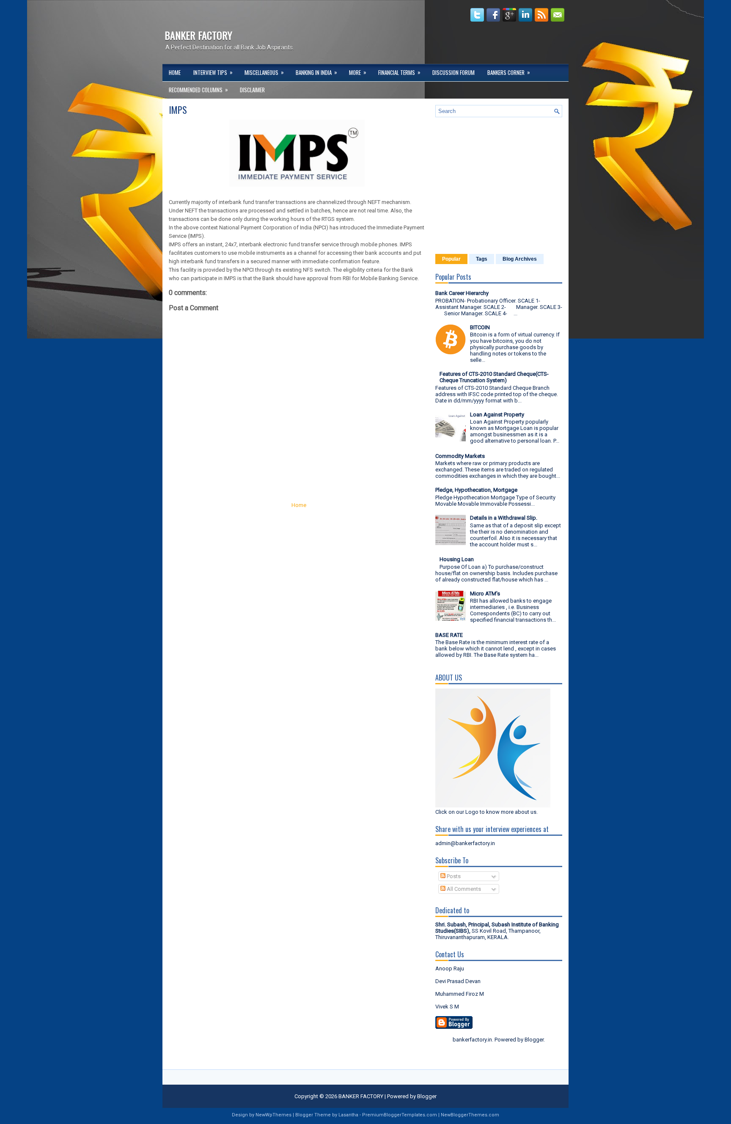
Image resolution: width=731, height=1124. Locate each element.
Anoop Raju (449, 968)
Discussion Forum (453, 72)
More (357, 72)
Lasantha (348, 1115)
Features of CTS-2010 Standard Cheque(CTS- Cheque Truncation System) (494, 377)
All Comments (463, 889)
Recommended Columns (198, 89)
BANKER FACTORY (198, 35)
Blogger (534, 1039)
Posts (453, 876)
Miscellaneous (264, 72)
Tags (481, 259)
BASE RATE (449, 635)
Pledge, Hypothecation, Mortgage (476, 490)
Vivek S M (447, 1006)
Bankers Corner (508, 72)
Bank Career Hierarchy (462, 293)
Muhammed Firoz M (459, 994)
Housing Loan (457, 559)
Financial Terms (399, 72)
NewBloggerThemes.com (470, 1115)
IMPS (178, 109)
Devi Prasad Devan (458, 981)
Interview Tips (213, 72)
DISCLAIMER (252, 89)
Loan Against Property (497, 414)
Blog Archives (520, 259)
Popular (451, 259)
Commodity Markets (460, 456)
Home (175, 72)
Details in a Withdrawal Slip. (503, 518)
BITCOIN (480, 327)
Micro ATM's (485, 593)
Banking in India (316, 72)
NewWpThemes (273, 1115)
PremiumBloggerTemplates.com (399, 1115)
